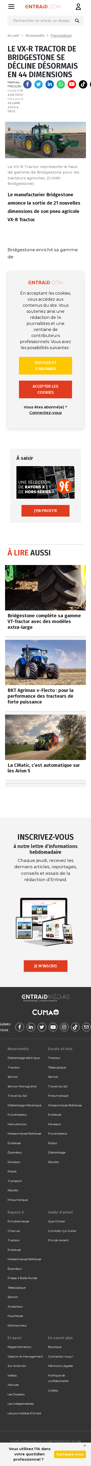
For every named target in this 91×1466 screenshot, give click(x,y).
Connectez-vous (45, 412)
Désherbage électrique (24, 1058)
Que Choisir (56, 1221)
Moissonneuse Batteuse (24, 1133)
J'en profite (45, 510)
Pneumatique (61, 36)
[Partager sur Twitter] (38, 84)
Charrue (14, 1231)
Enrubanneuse (18, 1221)
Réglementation (19, 1347)
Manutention (17, 1124)
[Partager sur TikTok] (83, 84)
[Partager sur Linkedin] (50, 84)
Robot (12, 1171)
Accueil (13, 36)
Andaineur (15, 1306)
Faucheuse (15, 1316)
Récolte (13, 1190)
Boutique (54, 1347)
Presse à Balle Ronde (22, 1278)
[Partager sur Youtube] (72, 84)
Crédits (53, 1390)
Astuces (13, 1385)
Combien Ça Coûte (62, 1231)
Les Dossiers (16, 1394)
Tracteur (14, 1067)
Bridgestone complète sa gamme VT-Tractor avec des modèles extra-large (44, 621)
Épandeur (15, 1152)
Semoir (13, 1077)
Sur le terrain (17, 1366)
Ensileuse (14, 1143)
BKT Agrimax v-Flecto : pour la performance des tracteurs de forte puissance (41, 696)
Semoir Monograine (22, 1086)
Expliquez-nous (70, 1454)
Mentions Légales (60, 1366)
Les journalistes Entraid (24, 1413)
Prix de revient (58, 1240)
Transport (15, 1181)
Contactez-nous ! (60, 1356)
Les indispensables (21, 1403)
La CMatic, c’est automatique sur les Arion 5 (44, 768)
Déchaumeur (17, 1325)
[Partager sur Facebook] (27, 84)
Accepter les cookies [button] (45, 389)
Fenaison (14, 1162)
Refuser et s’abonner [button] (45, 365)
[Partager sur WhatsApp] (61, 84)
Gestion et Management (25, 1356)
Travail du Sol (17, 1095)
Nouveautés (35, 36)
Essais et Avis (60, 1049)
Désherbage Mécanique (24, 1105)
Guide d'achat (60, 1212)
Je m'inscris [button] (45, 966)
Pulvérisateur (17, 1114)
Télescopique (57, 1067)
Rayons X (16, 1212)
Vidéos (12, 1375)
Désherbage (56, 1152)
